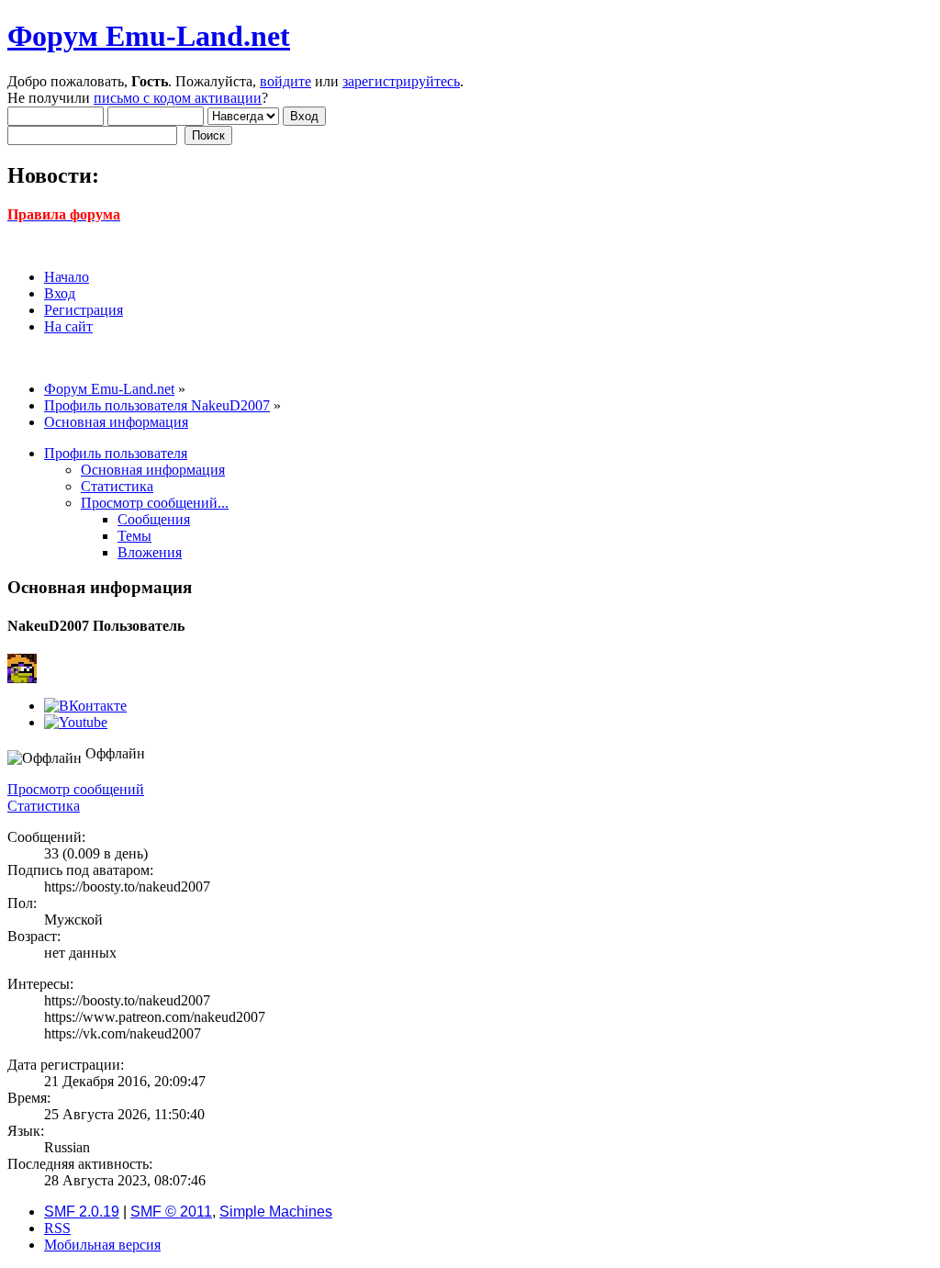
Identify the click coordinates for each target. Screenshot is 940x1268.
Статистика (43, 806)
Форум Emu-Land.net (148, 35)
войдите (285, 81)
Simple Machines (275, 1211)
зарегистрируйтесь (401, 81)
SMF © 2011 (171, 1211)
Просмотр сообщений (75, 789)
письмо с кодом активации (178, 98)
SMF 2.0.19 (81, 1211)
